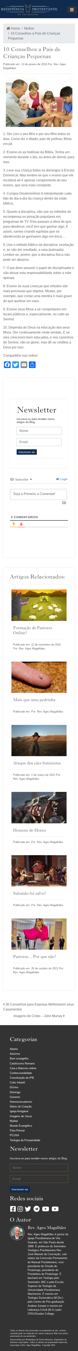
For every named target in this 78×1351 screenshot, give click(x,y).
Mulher (29, 28)
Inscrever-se (27, 452)
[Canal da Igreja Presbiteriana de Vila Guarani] (55, 1208)
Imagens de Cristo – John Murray (38, 1016)
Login (63, 479)
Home (15, 28)
